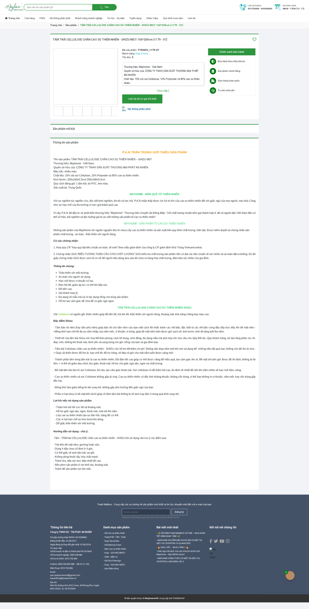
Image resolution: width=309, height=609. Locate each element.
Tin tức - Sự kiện (116, 18)
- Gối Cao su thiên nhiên (114, 533)
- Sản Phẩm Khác (111, 568)
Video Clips (152, 18)
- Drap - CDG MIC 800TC (114, 553)
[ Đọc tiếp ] (163, 90)
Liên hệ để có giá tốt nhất (142, 98)
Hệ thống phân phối (60, 18)
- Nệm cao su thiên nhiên (114, 549)
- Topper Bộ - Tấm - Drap (114, 537)
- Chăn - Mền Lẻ (110, 557)
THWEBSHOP (178, 598)
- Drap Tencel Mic (111, 541)
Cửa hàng (30, 18)
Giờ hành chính (289, 5)
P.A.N (42, 18)
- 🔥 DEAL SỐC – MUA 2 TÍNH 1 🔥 (172, 547)
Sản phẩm (71, 25)
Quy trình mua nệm (173, 18)
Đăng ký (179, 511)
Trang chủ (14, 18)
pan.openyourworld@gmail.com (65, 575)
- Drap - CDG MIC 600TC (114, 564)
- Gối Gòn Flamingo (112, 560)
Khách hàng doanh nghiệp (88, 18)
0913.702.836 (67, 568)
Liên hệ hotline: (255, 5)
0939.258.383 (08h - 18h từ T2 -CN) (73, 564)
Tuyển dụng (135, 18)
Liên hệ (191, 18)
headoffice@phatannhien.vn (63, 578)
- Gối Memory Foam (112, 545)
